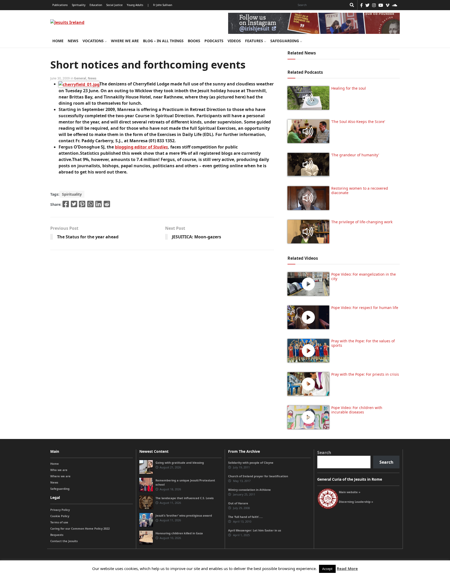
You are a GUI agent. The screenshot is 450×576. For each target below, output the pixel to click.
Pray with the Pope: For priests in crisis (365, 374)
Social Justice (114, 5)
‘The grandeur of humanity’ (355, 154)
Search (324, 452)
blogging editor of (134, 147)
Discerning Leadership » (356, 502)
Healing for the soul (348, 88)
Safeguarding (285, 40)
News (73, 40)
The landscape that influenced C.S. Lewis (184, 498)
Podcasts (213, 40)
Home (58, 40)
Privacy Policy (60, 510)
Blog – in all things (163, 40)
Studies (160, 147)
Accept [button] (327, 568)
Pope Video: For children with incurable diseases (356, 409)
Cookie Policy (59, 516)
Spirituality (78, 5)
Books (194, 40)
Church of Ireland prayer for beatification (258, 476)
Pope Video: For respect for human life (365, 307)
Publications (60, 5)
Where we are (125, 40)
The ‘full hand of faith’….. (245, 517)
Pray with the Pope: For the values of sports (363, 343)
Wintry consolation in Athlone (249, 490)
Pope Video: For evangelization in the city (363, 276)
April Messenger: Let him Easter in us (254, 530)
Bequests (56, 535)
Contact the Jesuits (64, 541)
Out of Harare (238, 503)
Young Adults (135, 5)
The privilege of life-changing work (361, 221)
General (80, 78)
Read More (347, 568)
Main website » (349, 492)
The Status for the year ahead (87, 237)
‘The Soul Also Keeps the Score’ (358, 121)
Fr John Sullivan (162, 5)
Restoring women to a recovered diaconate (359, 190)
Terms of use (59, 522)
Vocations (94, 40)
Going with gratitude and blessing (179, 462)
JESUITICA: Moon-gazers (196, 237)
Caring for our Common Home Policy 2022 (80, 528)
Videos (234, 40)
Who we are (58, 470)
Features (254, 40)
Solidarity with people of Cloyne (250, 462)
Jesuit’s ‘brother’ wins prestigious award (183, 515)
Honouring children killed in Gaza (179, 533)
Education (96, 5)
